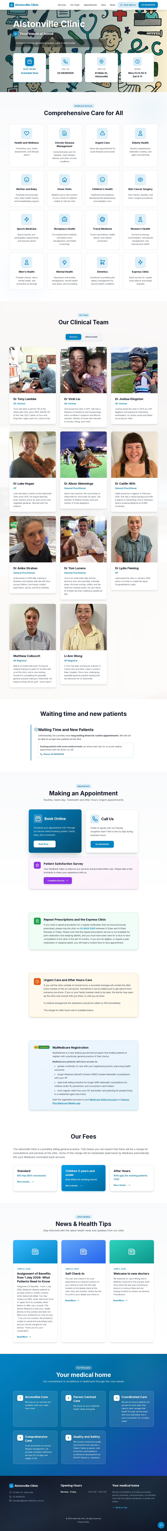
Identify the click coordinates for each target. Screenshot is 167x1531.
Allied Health (91, 337)
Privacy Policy (83, 1522)
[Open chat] (161, 1525)
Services (62, 5)
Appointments (90, 5)
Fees (103, 5)
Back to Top (121, 1507)
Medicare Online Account (103, 1099)
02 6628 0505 (87, 928)
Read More (22, 1337)
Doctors (73, 337)
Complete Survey (56, 880)
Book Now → (45, 844)
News (112, 5)
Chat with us (130, 5)
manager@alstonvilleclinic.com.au (28, 1500)
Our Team (74, 5)
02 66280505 (148, 5)
